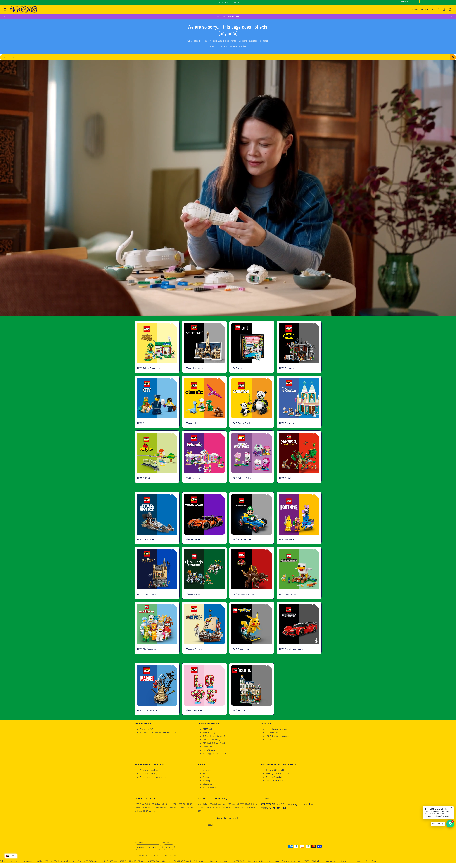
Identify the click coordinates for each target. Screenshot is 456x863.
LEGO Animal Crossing (147, 368)
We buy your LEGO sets (149, 770)
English (406, 1)
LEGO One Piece (192, 649)
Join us (269, 739)
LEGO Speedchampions (290, 649)
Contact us (144, 729)
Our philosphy (272, 732)
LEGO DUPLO (143, 478)
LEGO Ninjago (285, 478)
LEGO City (142, 423)
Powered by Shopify (172, 856)
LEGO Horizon (190, 594)
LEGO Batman (285, 368)
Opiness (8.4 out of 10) (275, 777)
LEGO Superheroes (146, 710)
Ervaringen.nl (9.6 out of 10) (278, 773)
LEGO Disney (285, 423)
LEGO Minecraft (286, 594)
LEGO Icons (237, 710)
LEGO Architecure (192, 368)
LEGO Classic (190, 423)
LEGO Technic (190, 539)
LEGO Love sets (191, 710)
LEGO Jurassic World (241, 594)
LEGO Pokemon (239, 649)
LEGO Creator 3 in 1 (241, 423)
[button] (5, 9)
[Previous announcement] (4, 2)
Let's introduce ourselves (276, 729)
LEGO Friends (190, 478)
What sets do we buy (148, 773)
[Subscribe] (247, 825)
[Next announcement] (451, 2)
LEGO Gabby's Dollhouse (243, 478)
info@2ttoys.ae (209, 750)
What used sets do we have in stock (154, 777)
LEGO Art (236, 368)
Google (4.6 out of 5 (274, 780)
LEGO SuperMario (240, 539)
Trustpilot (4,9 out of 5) (275, 770)
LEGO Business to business (277, 736)
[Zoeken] (453, 57)
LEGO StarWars (144, 539)
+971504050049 (219, 753)
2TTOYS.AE (208, 729)
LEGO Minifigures (145, 649)
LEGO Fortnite (285, 539)
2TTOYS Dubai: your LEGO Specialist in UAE (152, 856)
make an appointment (171, 732)
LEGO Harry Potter (145, 594)
